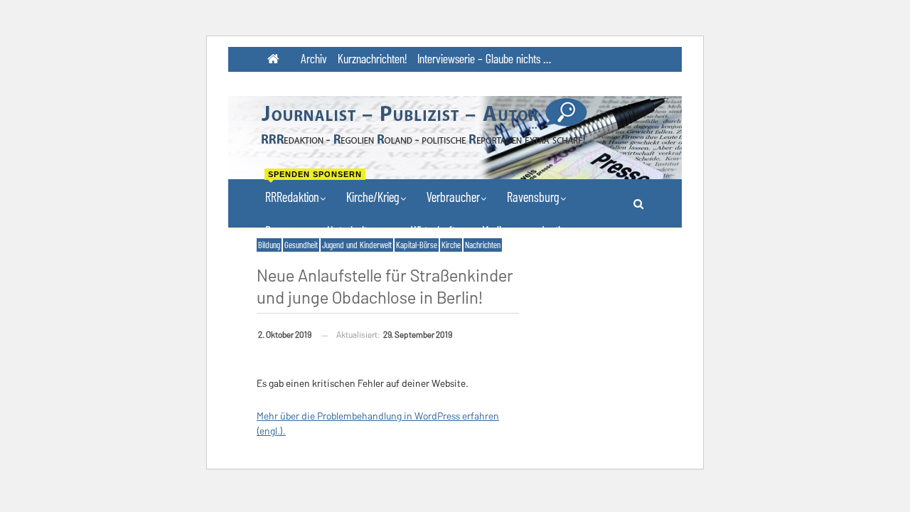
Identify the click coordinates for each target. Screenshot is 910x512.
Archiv (314, 58)
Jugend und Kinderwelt (357, 244)
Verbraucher (453, 196)
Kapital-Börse (416, 244)
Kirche (451, 244)
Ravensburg (533, 196)
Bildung (269, 244)
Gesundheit (301, 244)
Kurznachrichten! (372, 58)
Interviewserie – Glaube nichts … (484, 58)
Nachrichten (482, 244)
